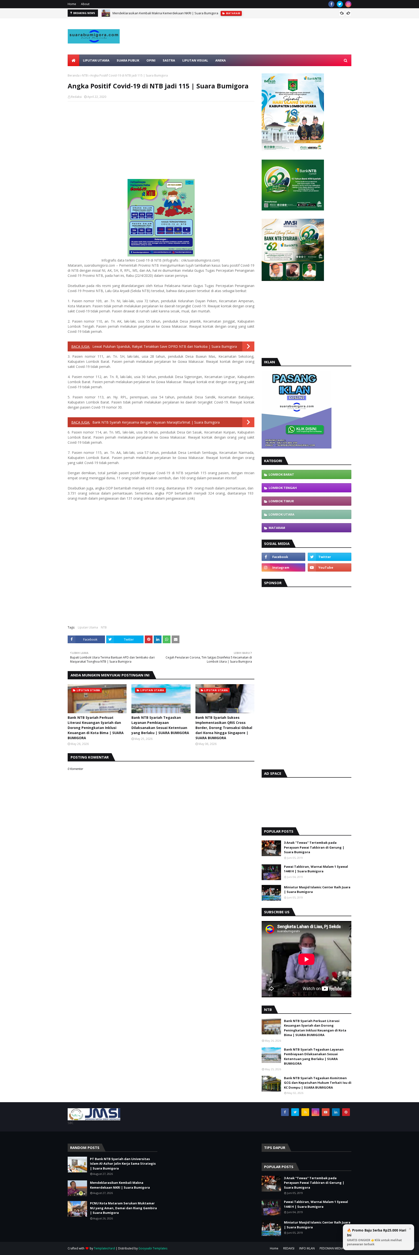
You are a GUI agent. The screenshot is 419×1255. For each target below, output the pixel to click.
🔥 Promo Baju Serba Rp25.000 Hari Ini (376, 1237)
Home (72, 4)
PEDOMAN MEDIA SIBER (335, 1248)
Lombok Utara (281, 514)
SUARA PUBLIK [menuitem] (128, 60)
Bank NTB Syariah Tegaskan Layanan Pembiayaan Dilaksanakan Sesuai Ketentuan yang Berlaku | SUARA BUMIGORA (160, 725)
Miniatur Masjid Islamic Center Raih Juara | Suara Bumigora (317, 889)
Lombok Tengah (283, 488)
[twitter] (340, 4)
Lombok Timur (281, 501)
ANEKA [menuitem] (220, 60)
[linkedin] (336, 1112)
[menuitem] (73, 60)
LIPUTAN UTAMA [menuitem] (96, 60)
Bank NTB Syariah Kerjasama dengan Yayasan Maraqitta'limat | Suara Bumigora (156, 422)
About (85, 4)
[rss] (305, 1112)
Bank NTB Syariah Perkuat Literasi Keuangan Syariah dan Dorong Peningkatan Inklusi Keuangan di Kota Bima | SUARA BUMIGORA (96, 727)
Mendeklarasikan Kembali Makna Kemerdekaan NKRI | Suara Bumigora (165, 13)
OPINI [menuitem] (150, 60)
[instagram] (348, 4)
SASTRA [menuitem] (169, 60)
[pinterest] (346, 1112)
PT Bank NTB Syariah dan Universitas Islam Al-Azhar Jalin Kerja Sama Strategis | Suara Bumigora (123, 1163)
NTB (85, 75)
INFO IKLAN (307, 1248)
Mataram (277, 528)
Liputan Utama (88, 627)
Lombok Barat (281, 474)
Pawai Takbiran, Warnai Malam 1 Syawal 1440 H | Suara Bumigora (316, 869)
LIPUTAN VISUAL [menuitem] (195, 60)
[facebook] (331, 4)
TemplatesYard (104, 1248)
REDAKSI (288, 1248)
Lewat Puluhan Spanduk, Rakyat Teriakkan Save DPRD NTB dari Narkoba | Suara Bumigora (164, 346)
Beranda (74, 75)
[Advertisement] (263, 47)
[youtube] (329, 567)
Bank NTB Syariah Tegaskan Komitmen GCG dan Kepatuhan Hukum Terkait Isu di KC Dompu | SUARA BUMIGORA (317, 1083)
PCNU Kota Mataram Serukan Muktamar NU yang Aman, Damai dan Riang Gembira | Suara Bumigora (123, 1208)
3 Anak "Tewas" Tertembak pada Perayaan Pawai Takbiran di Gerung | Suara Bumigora (314, 847)
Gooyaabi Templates (152, 1248)
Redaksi (76, 97)
